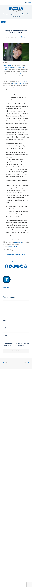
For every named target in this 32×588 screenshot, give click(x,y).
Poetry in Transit (7, 65)
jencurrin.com (18, 242)
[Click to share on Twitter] (10, 266)
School (25, 81)
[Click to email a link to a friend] (25, 266)
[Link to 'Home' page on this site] (4, 2)
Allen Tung (23, 37)
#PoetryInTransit (12, 246)
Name (4, 320)
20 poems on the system (19, 83)
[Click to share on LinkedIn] (14, 266)
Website (5, 336)
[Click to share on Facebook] (6, 266)
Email (4, 328)
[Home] (3, 22)
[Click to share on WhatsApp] (18, 266)
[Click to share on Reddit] (21, 266)
